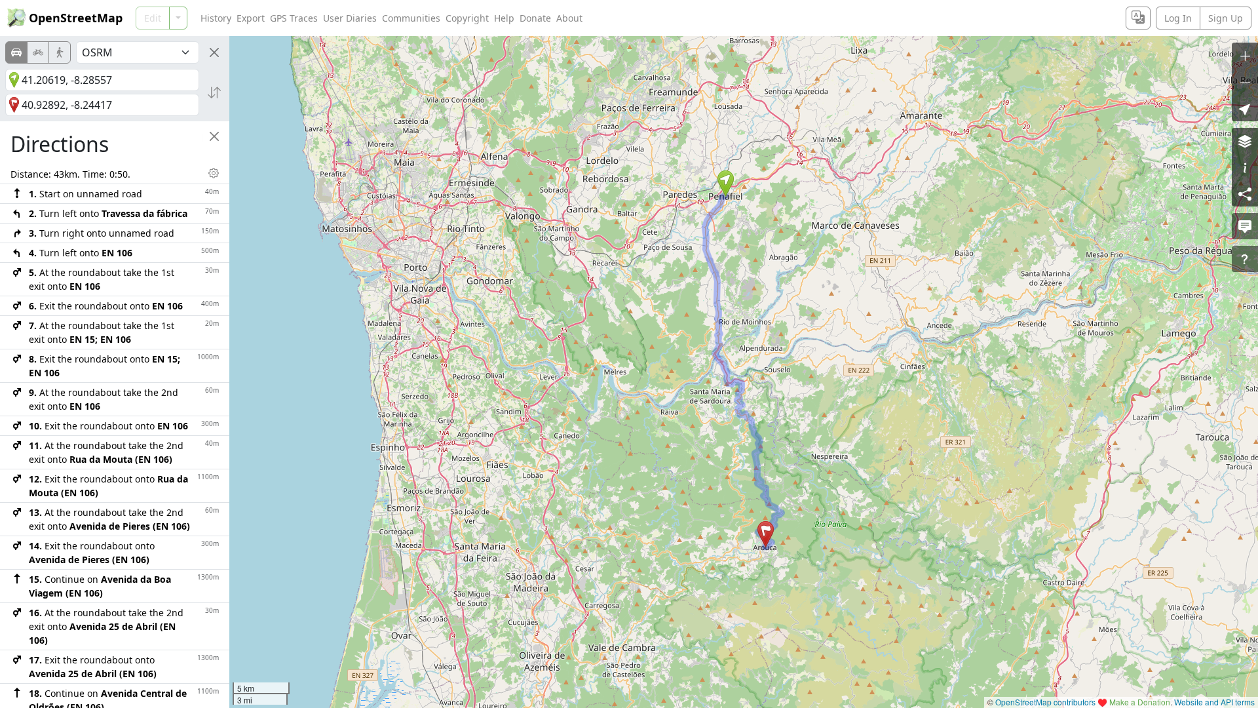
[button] (725, 183)
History (215, 18)
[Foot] (59, 52)
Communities (411, 18)
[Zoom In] (1245, 56)
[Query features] (1245, 259)
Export (251, 18)
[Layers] (1245, 141)
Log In (1178, 18)
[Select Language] (1138, 18)
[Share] (1245, 193)
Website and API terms (1214, 701)
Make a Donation (1139, 701)
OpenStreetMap (76, 18)
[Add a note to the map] (1245, 226)
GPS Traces (294, 18)
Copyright (467, 18)
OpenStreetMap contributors (1045, 701)
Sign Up (1225, 18)
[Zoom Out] (1245, 82)
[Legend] (1245, 167)
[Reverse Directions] (214, 92)
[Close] (214, 52)
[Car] (16, 52)
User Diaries (350, 18)
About (569, 18)
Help (504, 18)
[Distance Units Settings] (213, 173)
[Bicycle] (38, 52)
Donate (535, 18)
